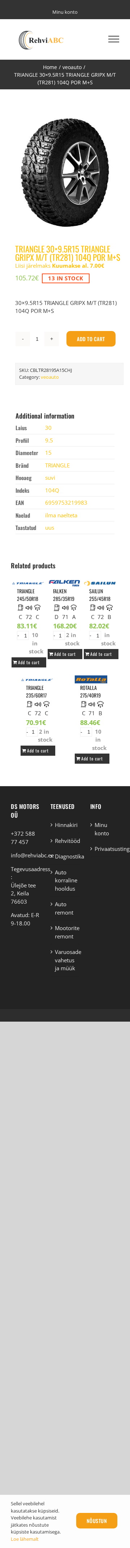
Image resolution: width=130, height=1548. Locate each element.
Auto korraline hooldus (65, 880)
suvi (50, 477)
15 (48, 452)
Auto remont (64, 908)
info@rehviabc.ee (32, 855)
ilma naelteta (61, 515)
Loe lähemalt (25, 1539)
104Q (52, 490)
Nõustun (97, 1520)
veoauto (50, 377)
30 (48, 427)
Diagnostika (65, 856)
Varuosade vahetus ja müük (65, 960)
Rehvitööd (65, 840)
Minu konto (102, 829)
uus (49, 527)
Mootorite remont (65, 932)
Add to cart (91, 339)
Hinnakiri (65, 824)
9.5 (49, 440)
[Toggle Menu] (114, 39)
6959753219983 (66, 502)
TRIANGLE (57, 465)
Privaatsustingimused (105, 848)
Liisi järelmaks (59, 265)
